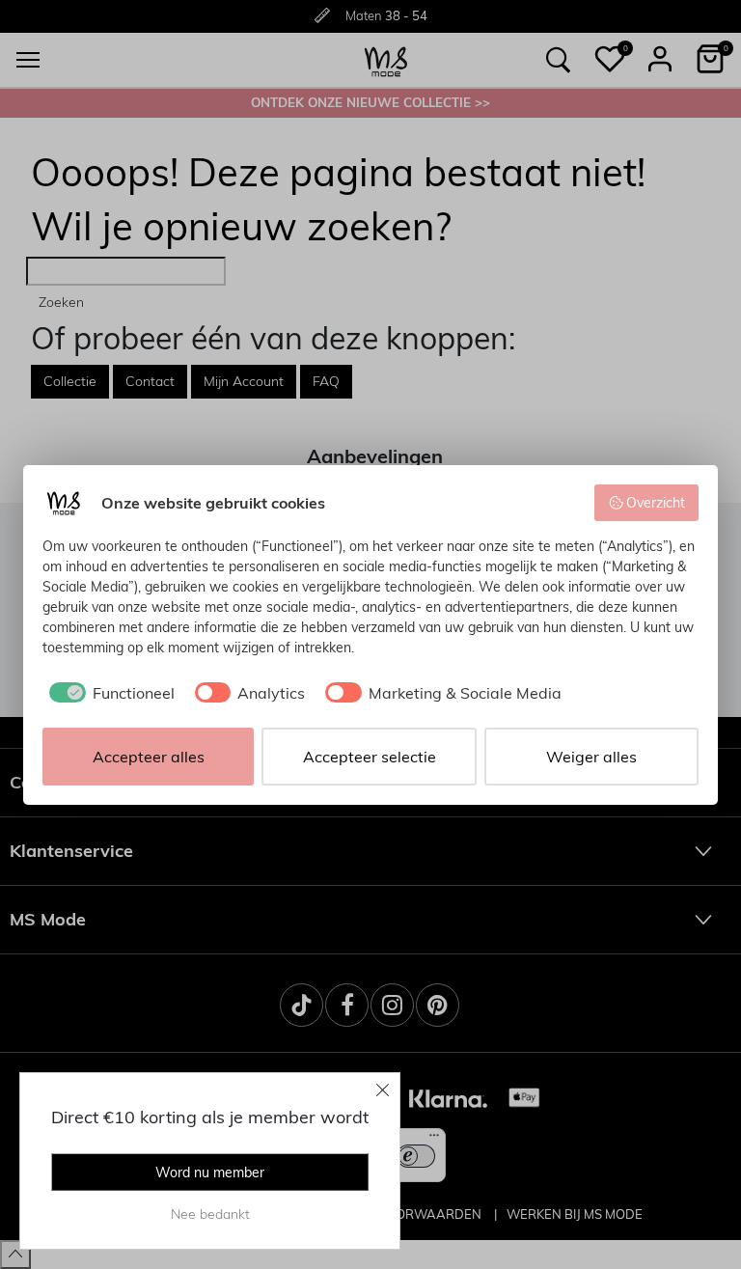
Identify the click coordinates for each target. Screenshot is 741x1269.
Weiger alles (591, 756)
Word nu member (209, 1172)
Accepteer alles (149, 756)
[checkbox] (108, 692)
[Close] (383, 1089)
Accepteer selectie (369, 756)
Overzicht (655, 502)
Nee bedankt (210, 1214)
